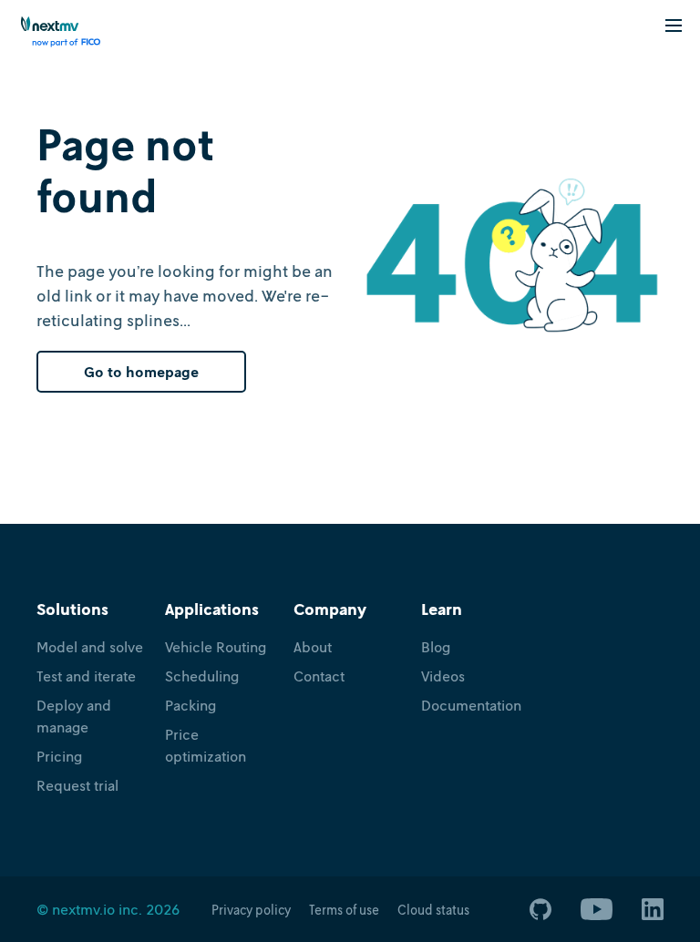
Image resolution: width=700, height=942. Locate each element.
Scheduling (202, 676)
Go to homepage (141, 372)
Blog (435, 647)
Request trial (77, 785)
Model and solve (89, 647)
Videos (443, 676)
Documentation (471, 705)
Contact (319, 676)
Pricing (59, 756)
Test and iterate (86, 676)
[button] (673, 24)
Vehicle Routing (215, 647)
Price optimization (205, 745)
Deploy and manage (73, 716)
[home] (61, 32)
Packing (190, 705)
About (312, 647)
